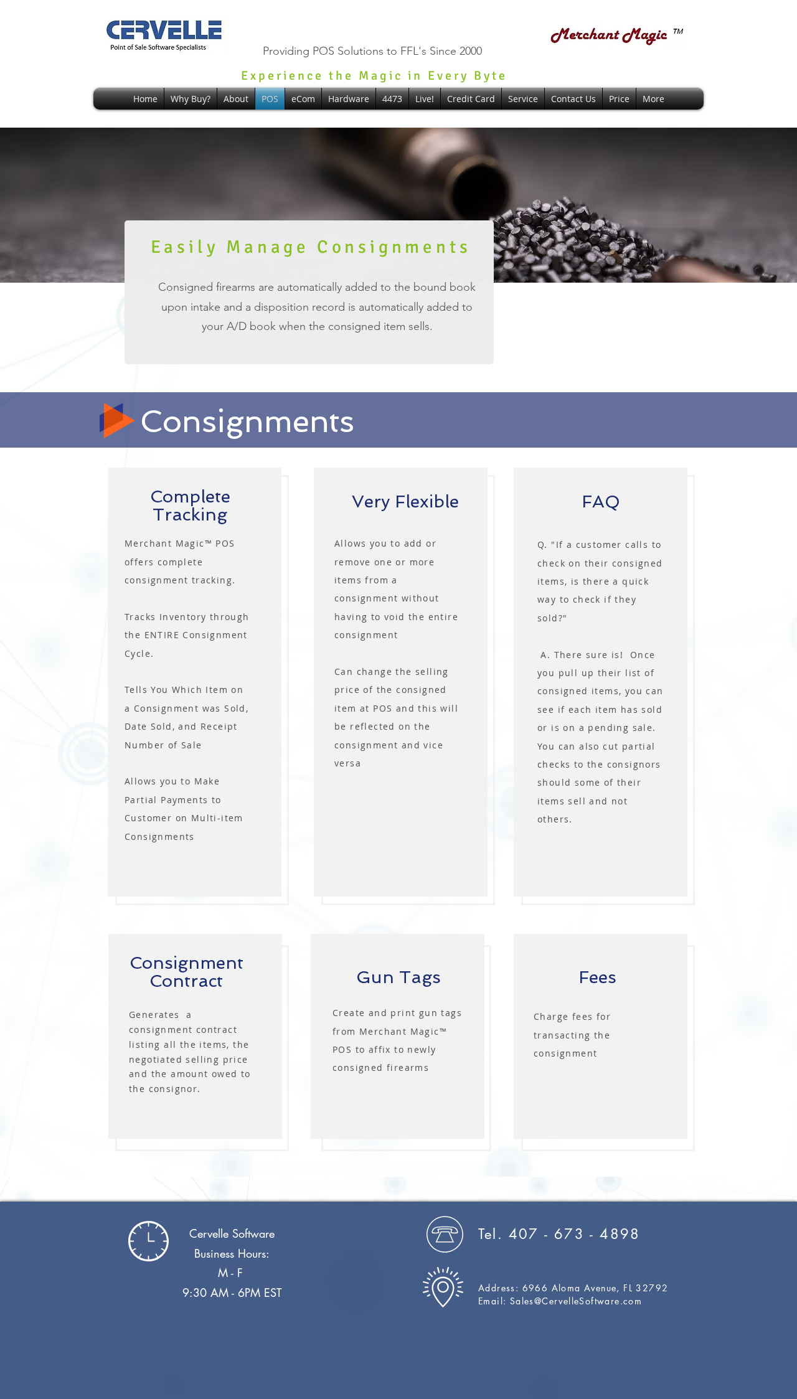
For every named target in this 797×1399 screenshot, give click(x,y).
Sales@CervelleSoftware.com (576, 1301)
